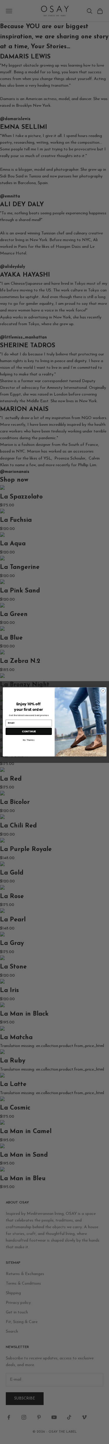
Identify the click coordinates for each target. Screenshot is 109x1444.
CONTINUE (28, 731)
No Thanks (28, 740)
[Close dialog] (103, 690)
